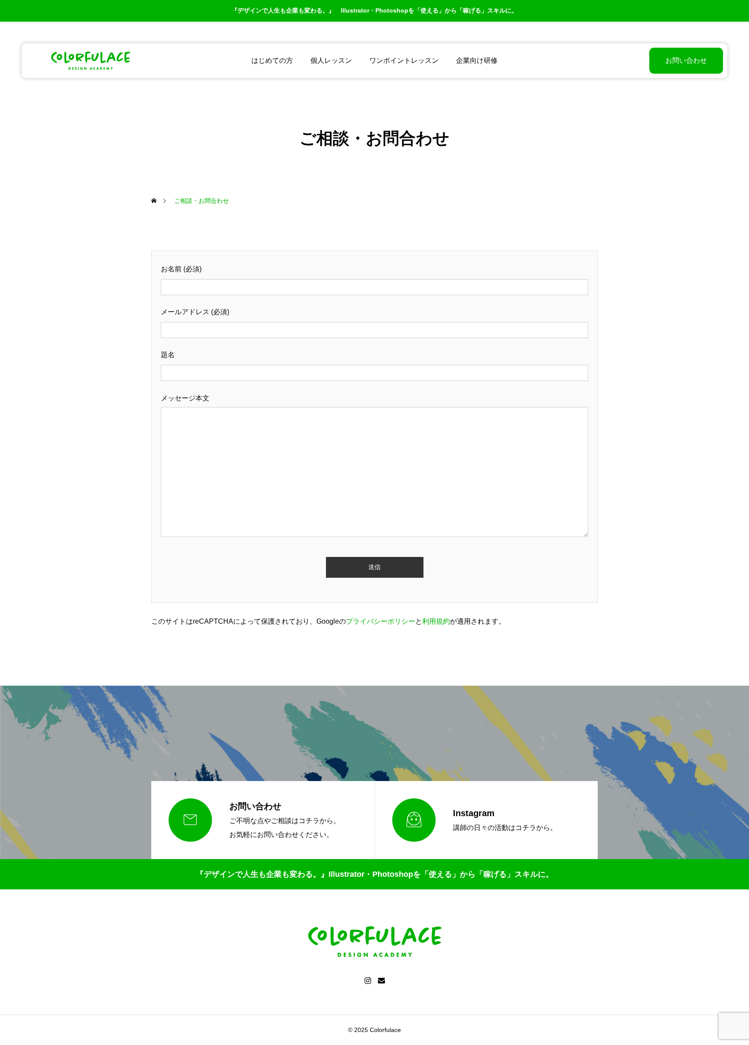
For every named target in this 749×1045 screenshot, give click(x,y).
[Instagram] (367, 980)
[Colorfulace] (90, 60)
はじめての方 (272, 60)
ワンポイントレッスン (404, 60)
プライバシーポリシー (380, 621)
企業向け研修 (477, 60)
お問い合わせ (686, 60)
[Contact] (381, 980)
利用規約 (436, 621)
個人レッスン (331, 60)
